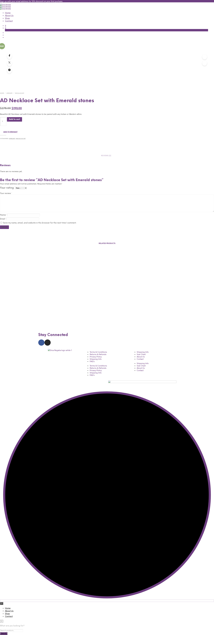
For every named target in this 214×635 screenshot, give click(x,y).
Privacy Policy (96, 356)
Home (8, 13)
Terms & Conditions (98, 352)
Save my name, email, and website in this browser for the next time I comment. (39, 223)
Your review (6, 193)
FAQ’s (92, 361)
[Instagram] (47, 342)
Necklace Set (19, 93)
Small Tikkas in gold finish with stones (23, 310)
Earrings (189, 310)
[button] (5, 25)
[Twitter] (9, 63)
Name (3, 215)
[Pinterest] (9, 70)
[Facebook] (9, 56)
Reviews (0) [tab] (106, 156)
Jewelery (9, 93)
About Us (9, 16)
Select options (10, 318)
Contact (9, 21)
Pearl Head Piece (134, 310)
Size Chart (141, 354)
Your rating (7, 188)
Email (3, 219)
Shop (7, 18)
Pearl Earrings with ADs (79, 310)
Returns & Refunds (98, 354)
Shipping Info (96, 359)
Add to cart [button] (64, 318)
